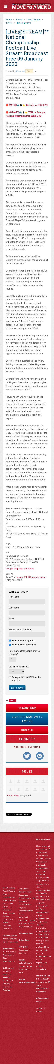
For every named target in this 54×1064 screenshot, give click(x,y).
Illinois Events (24, 23)
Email (11, 618)
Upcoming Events (10, 942)
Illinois (9, 23)
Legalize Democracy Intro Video (26, 911)
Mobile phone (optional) (20, 629)
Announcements (10, 939)
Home (9, 19)
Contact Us (7, 929)
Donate (27, 730)
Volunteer (27, 708)
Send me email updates (23, 640)
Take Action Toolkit (27, 898)
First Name (14, 597)
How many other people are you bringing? (24, 652)
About (19, 19)
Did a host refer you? (19, 667)
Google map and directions (20, 568)
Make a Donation (26, 963)
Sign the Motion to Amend (27, 719)
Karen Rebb (13, 795)
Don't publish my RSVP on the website (26, 679)
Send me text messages (24, 644)
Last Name (14, 608)
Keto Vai (20, 71)
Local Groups (33, 19)
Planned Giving (25, 966)
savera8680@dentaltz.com (31, 577)
